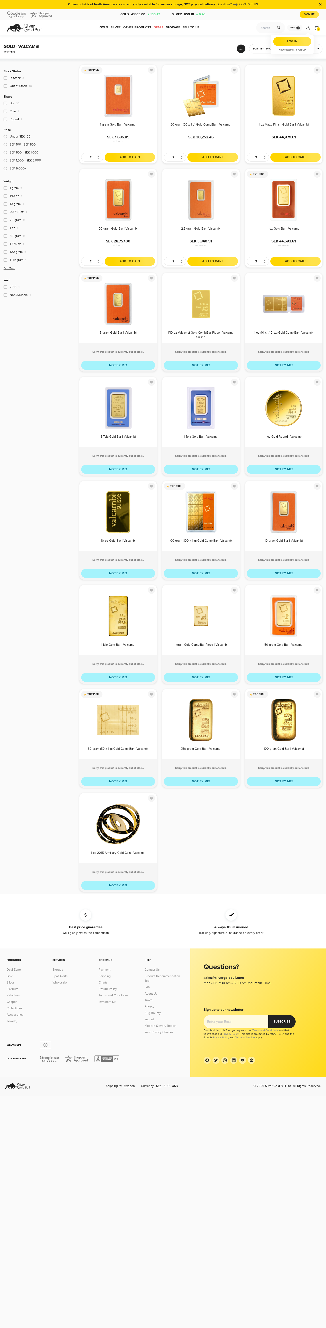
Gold (140, 14)
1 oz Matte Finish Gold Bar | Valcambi (284, 124)
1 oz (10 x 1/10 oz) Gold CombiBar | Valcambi (283, 332)
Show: (303, 48)
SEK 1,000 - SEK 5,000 (25, 160)
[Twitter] (216, 1060)
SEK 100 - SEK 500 (23, 144)
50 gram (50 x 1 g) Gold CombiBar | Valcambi (118, 749)
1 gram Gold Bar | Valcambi (118, 124)
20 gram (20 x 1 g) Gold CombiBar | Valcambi (201, 124)
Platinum (12, 989)
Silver (189, 14)
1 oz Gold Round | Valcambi (283, 437)
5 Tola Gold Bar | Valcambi (118, 437)
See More (9, 268)
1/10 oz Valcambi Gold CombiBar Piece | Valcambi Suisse (201, 334)
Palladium (13, 995)
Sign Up (309, 14)
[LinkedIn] (233, 1060)
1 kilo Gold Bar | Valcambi (118, 645)
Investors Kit (107, 1002)
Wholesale (60, 982)
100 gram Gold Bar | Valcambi (284, 749)
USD (175, 1086)
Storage (58, 970)
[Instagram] (224, 1060)
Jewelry (12, 1021)
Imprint (149, 1019)
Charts (103, 982)
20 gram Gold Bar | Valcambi (118, 228)
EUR (167, 1086)
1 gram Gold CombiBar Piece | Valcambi (201, 645)
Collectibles (14, 1008)
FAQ (147, 987)
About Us (151, 994)
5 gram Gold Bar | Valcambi (118, 332)
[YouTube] (242, 1060)
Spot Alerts (60, 976)
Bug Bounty (153, 1013)
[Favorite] (151, 70)
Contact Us (152, 970)
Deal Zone (14, 970)
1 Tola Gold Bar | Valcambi (201, 437)
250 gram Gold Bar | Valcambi (201, 749)
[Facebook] (207, 1060)
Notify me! (118, 365)
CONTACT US (248, 4)
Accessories (15, 1015)
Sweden (129, 1086)
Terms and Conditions (113, 995)
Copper (12, 1002)
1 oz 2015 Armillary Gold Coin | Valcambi (118, 853)
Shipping (105, 976)
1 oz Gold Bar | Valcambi (283, 228)
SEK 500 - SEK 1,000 (24, 152)
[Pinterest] (251, 1060)
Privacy (149, 1006)
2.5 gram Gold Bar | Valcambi (200, 228)
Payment (104, 970)
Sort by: (258, 48)
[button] (270, 48)
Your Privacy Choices (159, 1032)
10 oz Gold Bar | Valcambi (118, 541)
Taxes (149, 1000)
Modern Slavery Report (160, 1026)
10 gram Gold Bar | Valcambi (284, 541)
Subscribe (282, 1021)
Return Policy (108, 989)
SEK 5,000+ (18, 168)
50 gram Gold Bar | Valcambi (283, 645)
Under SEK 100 (20, 136)
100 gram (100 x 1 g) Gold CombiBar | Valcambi (200, 541)
